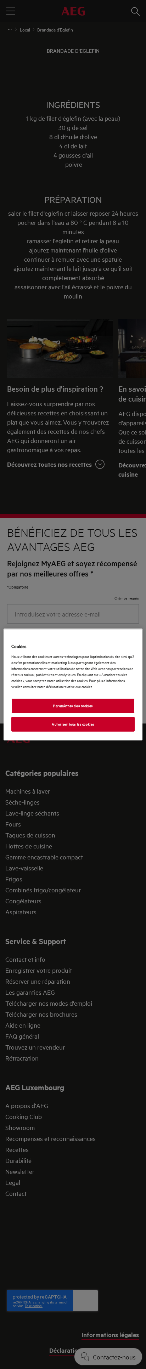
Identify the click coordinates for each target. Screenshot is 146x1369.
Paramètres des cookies (73, 705)
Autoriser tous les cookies (73, 724)
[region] (73, 684)
